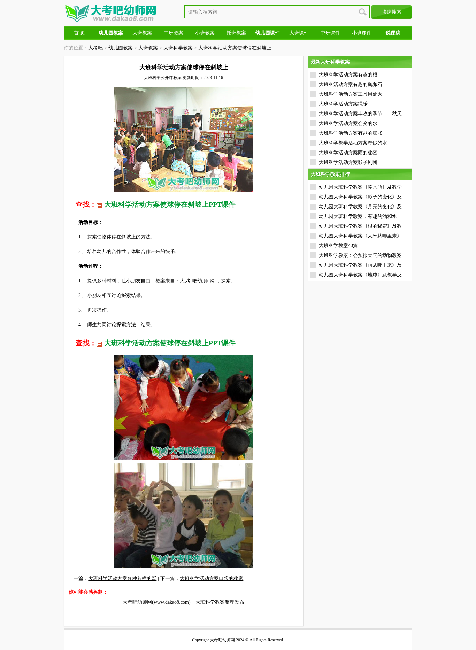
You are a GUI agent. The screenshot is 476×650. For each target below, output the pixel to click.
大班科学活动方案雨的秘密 (348, 152)
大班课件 (299, 33)
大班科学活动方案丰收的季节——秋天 (360, 113)
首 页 (79, 33)
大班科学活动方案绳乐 (343, 104)
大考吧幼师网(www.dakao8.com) (157, 602)
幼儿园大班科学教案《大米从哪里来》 (360, 235)
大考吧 (95, 47)
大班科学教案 (178, 47)
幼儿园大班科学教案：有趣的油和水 (358, 216)
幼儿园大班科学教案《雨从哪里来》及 (360, 265)
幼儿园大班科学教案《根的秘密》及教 (360, 226)
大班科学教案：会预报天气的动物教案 (360, 255)
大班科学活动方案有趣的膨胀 (350, 133)
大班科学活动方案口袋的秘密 (211, 578)
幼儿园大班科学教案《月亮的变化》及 (360, 206)
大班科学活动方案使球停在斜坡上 (234, 47)
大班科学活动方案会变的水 (348, 123)
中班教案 (173, 33)
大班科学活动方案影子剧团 (348, 162)
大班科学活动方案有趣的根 (348, 74)
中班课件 (330, 33)
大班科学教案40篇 (338, 245)
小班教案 (205, 33)
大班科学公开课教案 (163, 77)
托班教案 (236, 33)
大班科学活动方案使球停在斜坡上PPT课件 (170, 204)
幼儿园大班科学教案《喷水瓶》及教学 (360, 187)
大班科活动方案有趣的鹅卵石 (350, 84)
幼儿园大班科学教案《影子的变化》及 (360, 196)
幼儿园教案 (120, 47)
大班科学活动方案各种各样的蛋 (122, 578)
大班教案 (142, 33)
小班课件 (361, 33)
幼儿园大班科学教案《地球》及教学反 (360, 274)
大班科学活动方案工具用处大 (350, 94)
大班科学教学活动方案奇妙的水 (353, 143)
